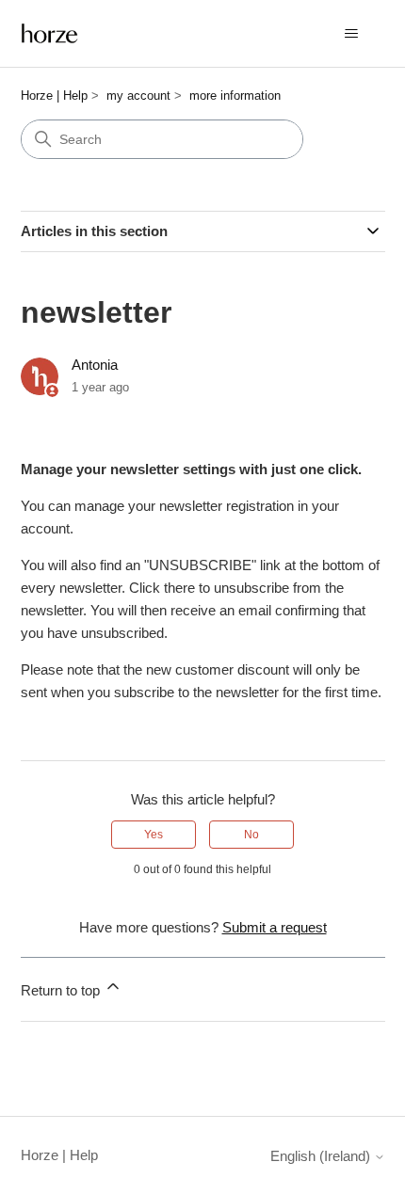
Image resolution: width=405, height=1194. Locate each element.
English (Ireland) (322, 1156)
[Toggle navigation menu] (351, 34)
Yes (153, 834)
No (251, 834)
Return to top (62, 990)
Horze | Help (54, 95)
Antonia (95, 365)
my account (138, 95)
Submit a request (274, 927)
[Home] (50, 33)
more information (235, 95)
